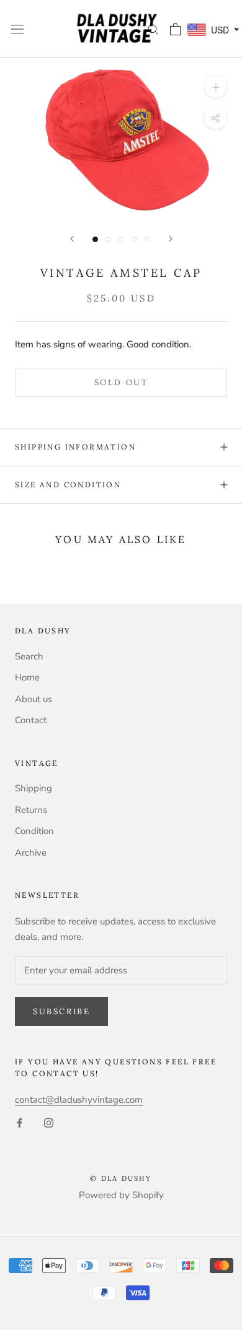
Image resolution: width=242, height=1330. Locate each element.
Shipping (33, 788)
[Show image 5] (147, 239)
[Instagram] (48, 1122)
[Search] (153, 29)
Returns (31, 810)
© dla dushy (120, 1178)
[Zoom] (215, 87)
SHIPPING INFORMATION (75, 446)
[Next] (171, 238)
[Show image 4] (134, 239)
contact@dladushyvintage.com (79, 1099)
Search (29, 656)
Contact (31, 720)
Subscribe (61, 1011)
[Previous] (72, 238)
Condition (34, 831)
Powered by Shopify (121, 1195)
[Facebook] (19, 1122)
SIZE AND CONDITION (68, 484)
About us (33, 699)
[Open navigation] (17, 28)
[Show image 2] (108, 239)
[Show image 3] (121, 239)
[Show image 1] (95, 239)
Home (27, 677)
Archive (31, 852)
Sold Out (121, 382)
